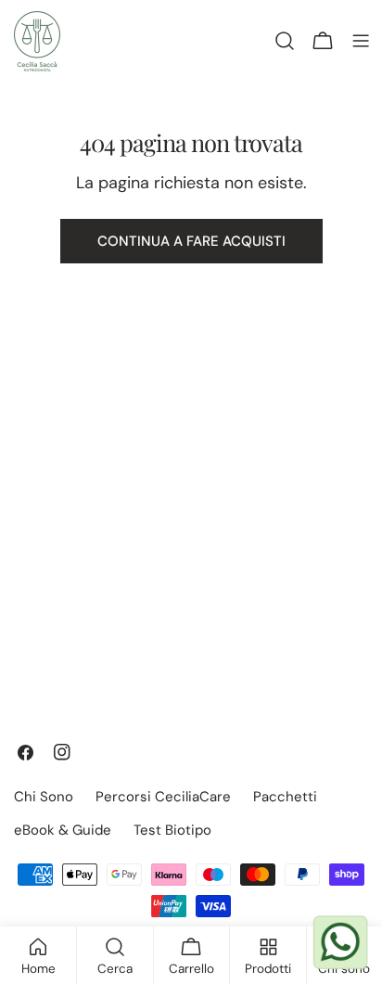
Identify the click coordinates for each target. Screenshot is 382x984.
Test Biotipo (172, 830)
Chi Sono (43, 796)
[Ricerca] (284, 40)
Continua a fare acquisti (191, 241)
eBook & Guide (62, 830)
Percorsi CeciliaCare (163, 796)
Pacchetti (285, 796)
